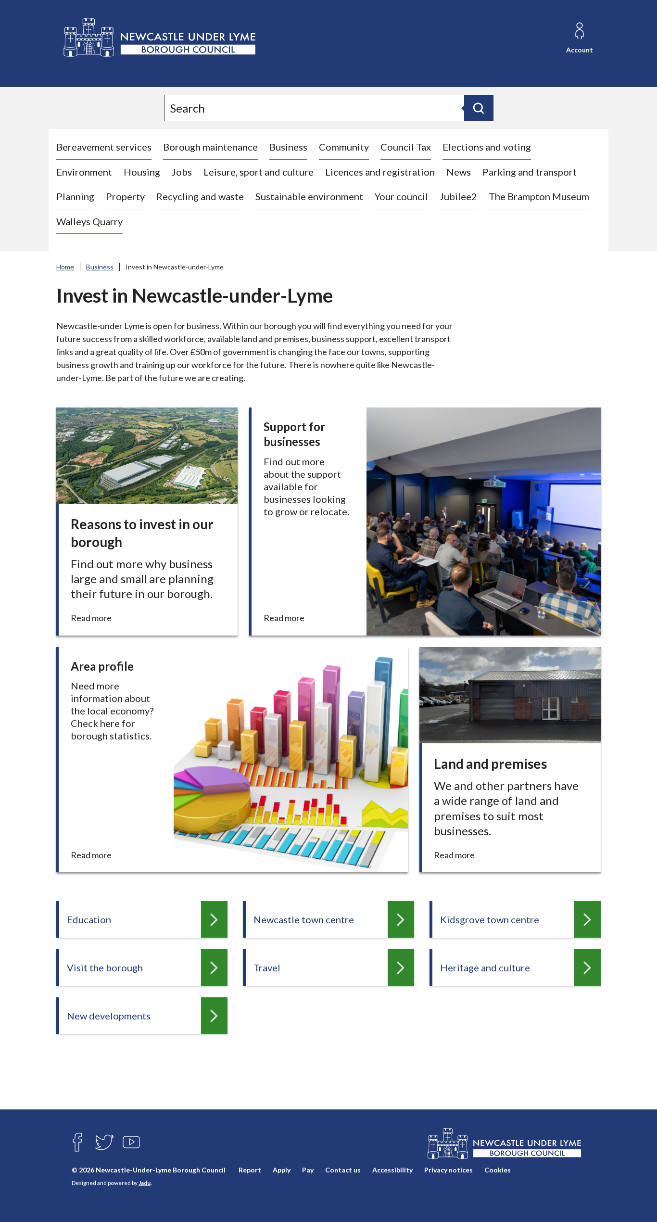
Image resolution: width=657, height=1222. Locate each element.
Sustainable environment (309, 196)
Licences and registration (380, 172)
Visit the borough (105, 967)
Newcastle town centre (303, 919)
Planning (75, 196)
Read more (94, 618)
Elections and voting (486, 147)
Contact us (343, 1170)
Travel (266, 967)
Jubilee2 (458, 196)
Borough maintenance (210, 147)
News (458, 172)
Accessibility (392, 1170)
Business (288, 147)
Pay (308, 1170)
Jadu (145, 1182)
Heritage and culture (485, 967)
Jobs (182, 172)
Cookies (497, 1170)
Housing (142, 172)
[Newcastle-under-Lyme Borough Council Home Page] (158, 38)
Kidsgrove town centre (489, 919)
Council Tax (405, 147)
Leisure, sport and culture (258, 172)
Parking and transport (529, 172)
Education (89, 919)
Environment (84, 172)
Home (65, 267)
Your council (401, 196)
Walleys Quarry (89, 221)
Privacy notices (448, 1170)
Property (125, 196)
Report (250, 1170)
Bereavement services (104, 147)
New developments (109, 1015)
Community (344, 147)
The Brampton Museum (539, 196)
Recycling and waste (200, 196)
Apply (282, 1170)
